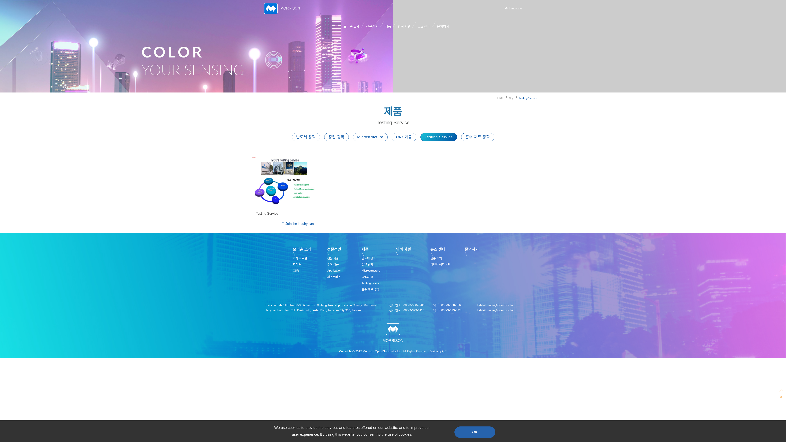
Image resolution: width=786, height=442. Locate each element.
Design (434, 351)
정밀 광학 (336, 137)
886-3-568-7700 (414, 305)
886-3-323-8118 (413, 310)
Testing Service (528, 98)
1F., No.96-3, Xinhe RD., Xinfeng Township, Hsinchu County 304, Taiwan (331, 305)
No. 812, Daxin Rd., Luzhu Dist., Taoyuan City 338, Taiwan (323, 310)
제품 (511, 98)
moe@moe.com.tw (500, 305)
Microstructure (370, 137)
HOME (500, 98)
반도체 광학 (306, 137)
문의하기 (472, 249)
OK (475, 432)
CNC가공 (404, 137)
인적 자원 (403, 249)
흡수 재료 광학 (477, 137)
